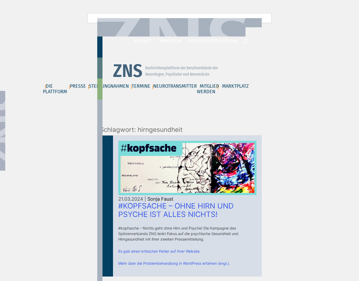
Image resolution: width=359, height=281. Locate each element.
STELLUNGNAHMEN (109, 86)
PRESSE (78, 86)
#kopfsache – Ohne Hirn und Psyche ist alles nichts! (176, 210)
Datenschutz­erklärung (213, 40)
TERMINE (141, 86)
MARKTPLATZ (235, 86)
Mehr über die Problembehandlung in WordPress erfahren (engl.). (174, 263)
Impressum (170, 40)
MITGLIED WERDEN (208, 89)
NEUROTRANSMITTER (175, 86)
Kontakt (143, 40)
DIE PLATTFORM (55, 89)
